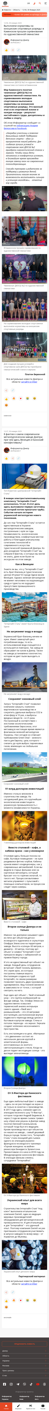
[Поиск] (40, 3)
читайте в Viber (29, 381)
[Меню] (45, 3)
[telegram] (17, 1384)
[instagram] (11, 1384)
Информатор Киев (24, 1397)
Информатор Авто (40, 1397)
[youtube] (37, 1384)
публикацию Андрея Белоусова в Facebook (21, 127)
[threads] (44, 1384)
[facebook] (4, 1384)
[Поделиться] (12, 50)
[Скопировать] (18, 50)
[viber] (24, 1384)
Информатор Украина (7, 1397)
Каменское (7, 416)
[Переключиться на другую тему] (34, 3)
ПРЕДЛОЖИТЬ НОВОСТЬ (24, 1344)
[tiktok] (31, 1384)
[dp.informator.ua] (5, 3)
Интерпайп (7, 1317)
